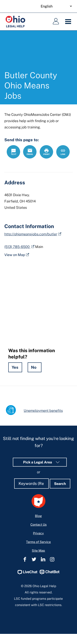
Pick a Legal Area (38, 462)
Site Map (38, 550)
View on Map (14, 255)
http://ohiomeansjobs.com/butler (30, 234)
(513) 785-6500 (17, 247)
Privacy (38, 533)
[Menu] (69, 22)
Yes (15, 367)
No (34, 367)
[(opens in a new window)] (27, 573)
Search (60, 484)
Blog (38, 516)
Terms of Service (38, 542)
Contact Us (38, 524)
